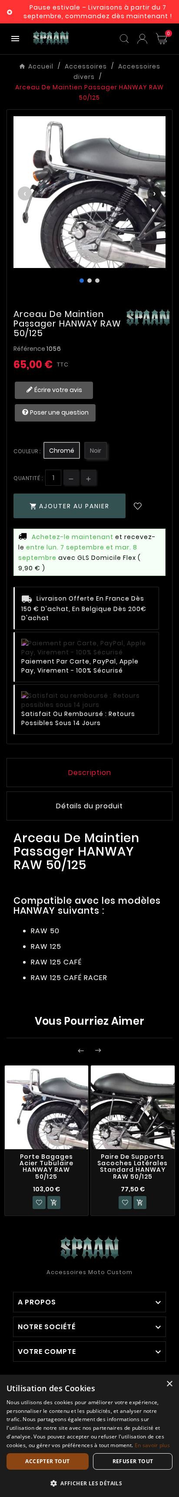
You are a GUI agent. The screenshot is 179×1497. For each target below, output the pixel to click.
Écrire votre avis (57, 390)
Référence (29, 348)
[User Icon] (142, 39)
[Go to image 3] (97, 280)
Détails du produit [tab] (89, 806)
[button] (89, 1483)
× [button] (169, 1384)
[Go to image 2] (89, 280)
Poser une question (59, 412)
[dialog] (89, 1436)
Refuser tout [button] (133, 1461)
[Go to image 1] (82, 280)
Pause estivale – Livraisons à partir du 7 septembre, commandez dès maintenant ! (97, 11)
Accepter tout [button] (47, 1461)
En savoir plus (152, 1445)
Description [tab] (89, 773)
